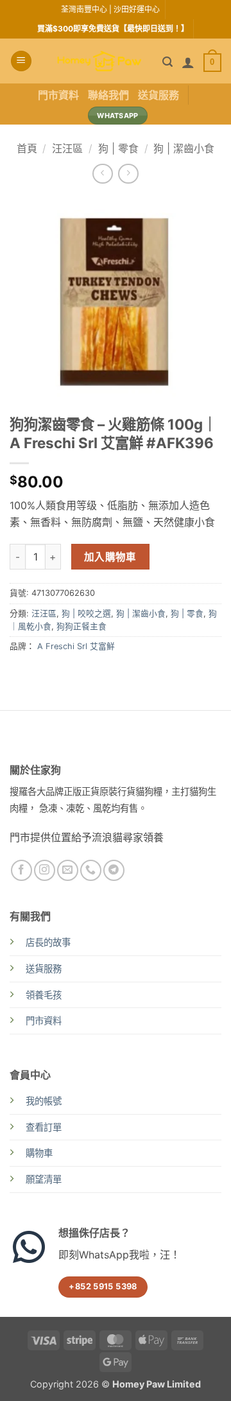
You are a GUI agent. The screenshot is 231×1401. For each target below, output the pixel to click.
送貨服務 (158, 95)
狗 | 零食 (118, 148)
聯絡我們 (108, 95)
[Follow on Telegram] (113, 870)
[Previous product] (128, 174)
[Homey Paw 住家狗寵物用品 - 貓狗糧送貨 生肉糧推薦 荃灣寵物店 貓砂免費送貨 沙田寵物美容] (99, 61)
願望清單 (44, 1179)
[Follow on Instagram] (44, 870)
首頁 (27, 148)
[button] (21, 61)
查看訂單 (44, 1127)
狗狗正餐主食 (81, 626)
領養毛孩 (44, 994)
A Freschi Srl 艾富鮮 (76, 646)
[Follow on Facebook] (21, 870)
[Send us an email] (67, 870)
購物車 (39, 1152)
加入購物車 (110, 557)
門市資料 (58, 95)
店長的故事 (48, 942)
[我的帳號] (188, 62)
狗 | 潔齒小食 (183, 148)
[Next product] (102, 174)
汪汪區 (67, 148)
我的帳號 (44, 1100)
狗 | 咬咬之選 (86, 613)
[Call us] (90, 870)
